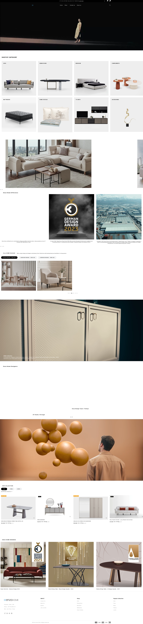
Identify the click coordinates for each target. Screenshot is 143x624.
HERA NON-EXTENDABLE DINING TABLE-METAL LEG (121, 521)
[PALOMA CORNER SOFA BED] (53, 152)
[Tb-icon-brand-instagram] (9, 613)
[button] (3, 277)
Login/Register (104, 1)
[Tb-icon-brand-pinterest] (11, 613)
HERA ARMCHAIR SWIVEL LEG (79, 519)
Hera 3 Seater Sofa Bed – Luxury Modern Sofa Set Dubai (48, 519)
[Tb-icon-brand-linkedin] (7, 613)
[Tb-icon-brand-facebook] (5, 613)
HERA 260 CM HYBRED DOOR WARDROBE (10, 521)
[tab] (9, 257)
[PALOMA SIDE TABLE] (49, 173)
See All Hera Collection (6, 491)
